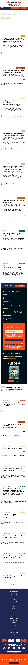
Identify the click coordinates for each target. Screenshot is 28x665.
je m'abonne (14, 663)
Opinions (14, 611)
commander (10, 381)
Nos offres (20, 285)
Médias (14, 603)
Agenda (14, 623)
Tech (14, 606)
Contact (14, 625)
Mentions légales (14, 632)
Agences (14, 597)
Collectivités (14, 594)
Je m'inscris (14, 340)
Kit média (14, 622)
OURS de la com (14, 618)
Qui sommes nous (14, 620)
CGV (14, 636)
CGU (14, 634)
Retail (14, 599)
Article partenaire (14, 610)
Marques (14, 596)
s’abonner (18, 381)
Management (14, 601)
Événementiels (14, 604)
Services (14, 608)
